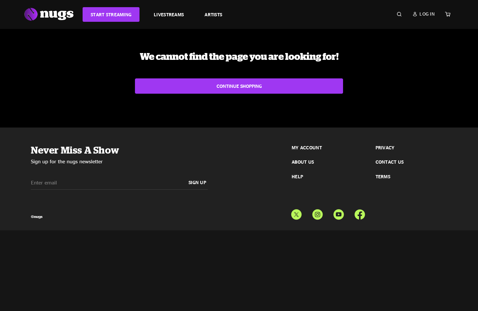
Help (297, 176)
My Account (307, 147)
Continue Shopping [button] (239, 86)
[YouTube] (338, 213)
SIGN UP (197, 182)
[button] (423, 14)
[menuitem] (111, 14)
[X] (296, 213)
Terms (383, 176)
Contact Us (390, 162)
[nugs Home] (48, 14)
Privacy (385, 147)
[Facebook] (359, 213)
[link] (111, 14)
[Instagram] (317, 213)
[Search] (399, 14)
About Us (303, 162)
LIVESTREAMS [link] (169, 14)
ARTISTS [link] (213, 14)
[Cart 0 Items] (447, 14)
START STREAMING (111, 14)
